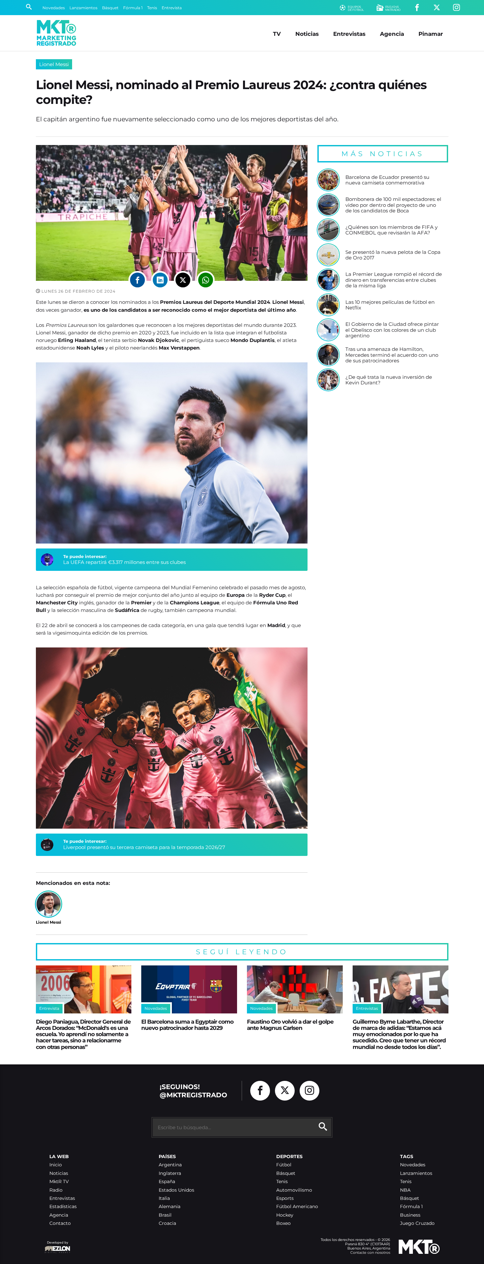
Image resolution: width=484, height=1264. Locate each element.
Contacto (60, 1223)
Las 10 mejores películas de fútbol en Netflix (390, 305)
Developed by (56, 1246)
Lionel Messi (54, 64)
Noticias (307, 33)
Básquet (110, 7)
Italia (164, 1198)
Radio (56, 1190)
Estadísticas (63, 1206)
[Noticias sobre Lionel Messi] (48, 904)
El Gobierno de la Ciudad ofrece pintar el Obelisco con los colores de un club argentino (392, 330)
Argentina (170, 1164)
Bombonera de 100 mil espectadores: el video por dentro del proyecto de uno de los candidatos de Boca (393, 205)
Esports (285, 1198)
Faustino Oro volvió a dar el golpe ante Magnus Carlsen (290, 1024)
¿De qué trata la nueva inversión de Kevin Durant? (388, 380)
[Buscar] (29, 7)
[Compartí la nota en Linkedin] (160, 280)
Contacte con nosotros (370, 1252)
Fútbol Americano (297, 1206)
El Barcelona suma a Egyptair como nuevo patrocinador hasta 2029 (187, 1024)
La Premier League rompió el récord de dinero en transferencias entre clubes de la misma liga (393, 280)
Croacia (167, 1223)
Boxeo (283, 1223)
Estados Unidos (176, 1190)
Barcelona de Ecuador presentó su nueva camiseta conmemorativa (387, 180)
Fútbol (283, 1164)
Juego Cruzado (417, 1223)
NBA (405, 1190)
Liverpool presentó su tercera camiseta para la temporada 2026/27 (144, 847)
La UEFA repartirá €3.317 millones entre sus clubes (124, 562)
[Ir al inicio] (56, 33)
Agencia (392, 33)
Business (410, 1215)
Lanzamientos (83, 7)
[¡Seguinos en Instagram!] (456, 8)
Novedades (53, 7)
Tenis (152, 7)
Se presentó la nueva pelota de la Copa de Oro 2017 (393, 255)
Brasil (165, 1215)
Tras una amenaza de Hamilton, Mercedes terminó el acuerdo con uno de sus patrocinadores (391, 355)
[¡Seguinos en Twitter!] (436, 8)
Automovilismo (294, 1190)
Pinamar (430, 33)
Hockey (284, 1215)
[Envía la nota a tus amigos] (206, 280)
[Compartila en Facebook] (137, 280)
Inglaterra (170, 1173)
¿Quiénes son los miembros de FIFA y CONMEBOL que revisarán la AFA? (391, 230)
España (167, 1181)
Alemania (169, 1206)
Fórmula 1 (133, 7)
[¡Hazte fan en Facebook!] (417, 8)
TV (277, 33)
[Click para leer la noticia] (328, 180)
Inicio (55, 1164)
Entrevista (172, 7)
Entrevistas (349, 33)
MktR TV (59, 1181)
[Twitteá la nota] (183, 280)
